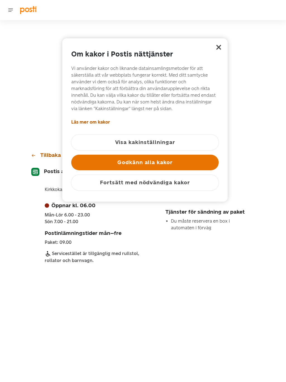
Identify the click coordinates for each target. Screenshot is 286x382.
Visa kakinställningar (145, 142)
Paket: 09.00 (58, 242)
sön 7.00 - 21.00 (61, 222)
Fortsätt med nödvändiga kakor (145, 182)
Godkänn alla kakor (145, 162)
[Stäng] (219, 47)
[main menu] (10, 10)
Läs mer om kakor (90, 122)
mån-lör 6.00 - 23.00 (67, 215)
